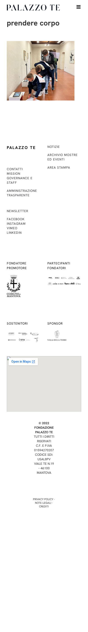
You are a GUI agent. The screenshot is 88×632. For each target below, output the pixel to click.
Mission (13, 174)
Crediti (44, 506)
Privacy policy (43, 499)
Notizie (53, 147)
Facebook (16, 219)
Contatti (15, 169)
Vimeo (12, 228)
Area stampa (58, 167)
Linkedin (14, 233)
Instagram (16, 224)
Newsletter (17, 211)
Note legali (43, 503)
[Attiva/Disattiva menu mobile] (78, 7)
